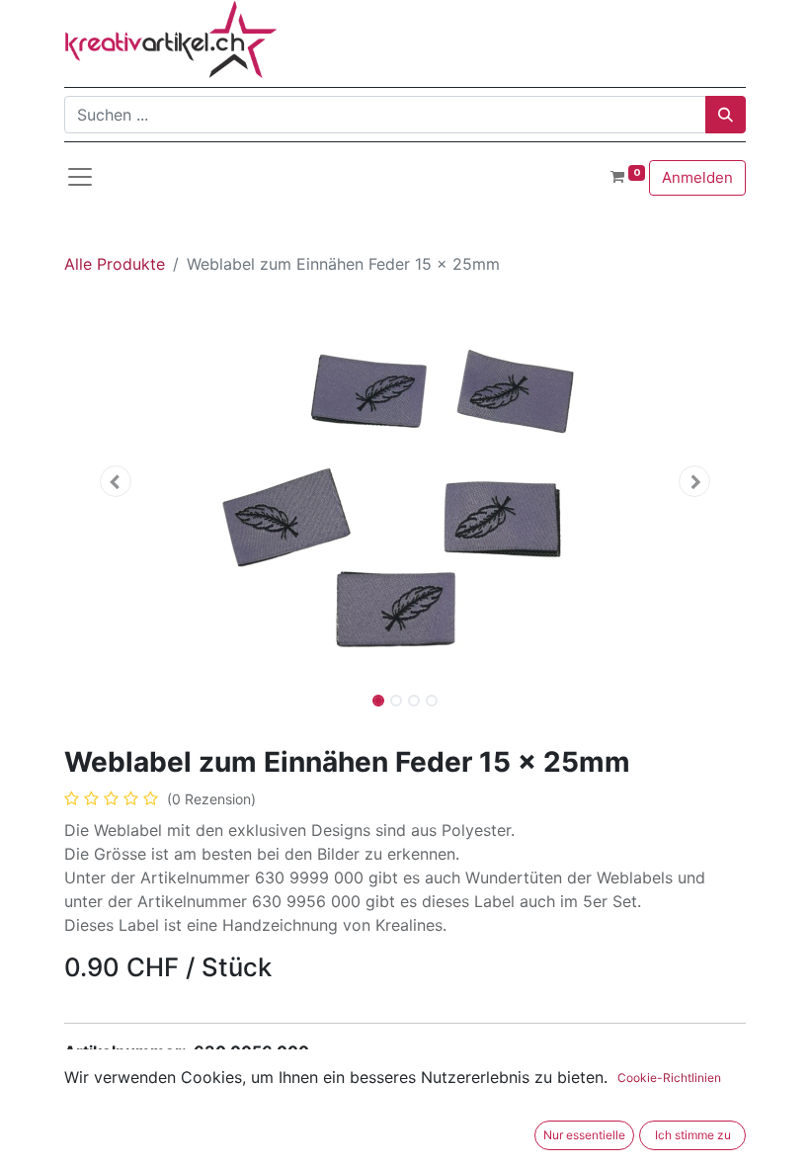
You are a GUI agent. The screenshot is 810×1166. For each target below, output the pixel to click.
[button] (115, 481)
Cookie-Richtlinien (669, 1077)
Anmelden (697, 177)
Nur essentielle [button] (584, 1134)
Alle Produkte (114, 264)
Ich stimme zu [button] (693, 1134)
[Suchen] (725, 114)
